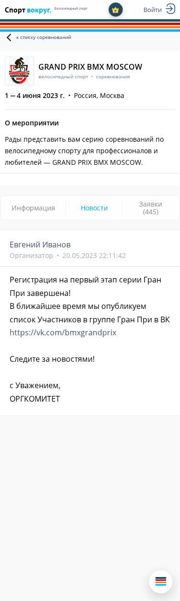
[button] (160, 581)
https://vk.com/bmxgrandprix (63, 332)
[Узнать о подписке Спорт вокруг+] (115, 9)
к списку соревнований (43, 37)
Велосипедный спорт (70, 8)
